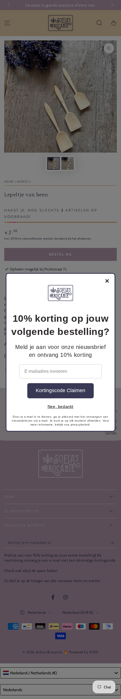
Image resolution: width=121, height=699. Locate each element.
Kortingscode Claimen (60, 390)
